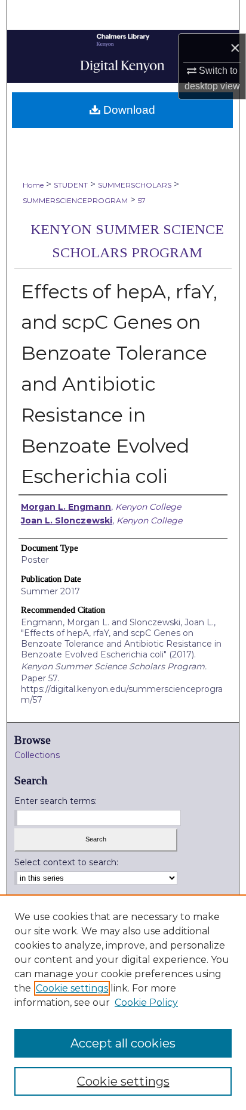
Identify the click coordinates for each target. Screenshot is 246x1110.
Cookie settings (72, 988)
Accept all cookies (123, 1043)
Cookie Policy (146, 1002)
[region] (123, 1002)
